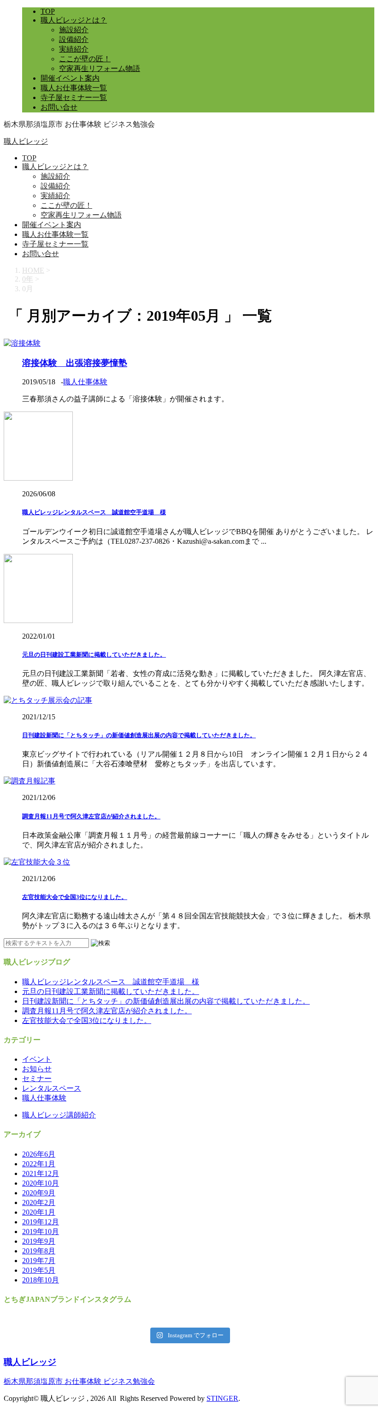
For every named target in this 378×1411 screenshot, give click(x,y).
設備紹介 (74, 39)
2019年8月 (38, 1251)
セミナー (37, 1078)
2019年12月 (40, 1222)
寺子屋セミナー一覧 (74, 97)
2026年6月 (38, 1154)
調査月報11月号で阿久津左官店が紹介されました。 (91, 816)
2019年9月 (38, 1241)
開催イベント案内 (70, 78)
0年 (27, 279)
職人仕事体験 (85, 382)
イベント (37, 1059)
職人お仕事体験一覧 (74, 88)
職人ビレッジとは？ (74, 20)
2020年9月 (38, 1193)
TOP (48, 11)
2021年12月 (40, 1173)
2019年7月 (38, 1260)
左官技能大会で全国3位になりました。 (74, 897)
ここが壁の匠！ (85, 59)
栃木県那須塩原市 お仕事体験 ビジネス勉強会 (79, 1381)
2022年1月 (38, 1164)
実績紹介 (74, 49)
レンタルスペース (51, 1088)
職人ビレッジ (26, 141)
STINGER (222, 1398)
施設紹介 (74, 30)
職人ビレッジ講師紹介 (59, 1115)
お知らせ (37, 1069)
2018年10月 (40, 1280)
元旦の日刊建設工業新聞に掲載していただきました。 (94, 654)
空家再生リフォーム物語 (99, 68)
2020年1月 (38, 1212)
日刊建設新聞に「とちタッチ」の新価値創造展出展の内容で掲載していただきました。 (139, 735)
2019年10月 (40, 1231)
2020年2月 (38, 1202)
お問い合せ (59, 107)
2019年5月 (38, 1270)
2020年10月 (40, 1183)
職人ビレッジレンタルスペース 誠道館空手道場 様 (94, 512)
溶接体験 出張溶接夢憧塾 (74, 363)
